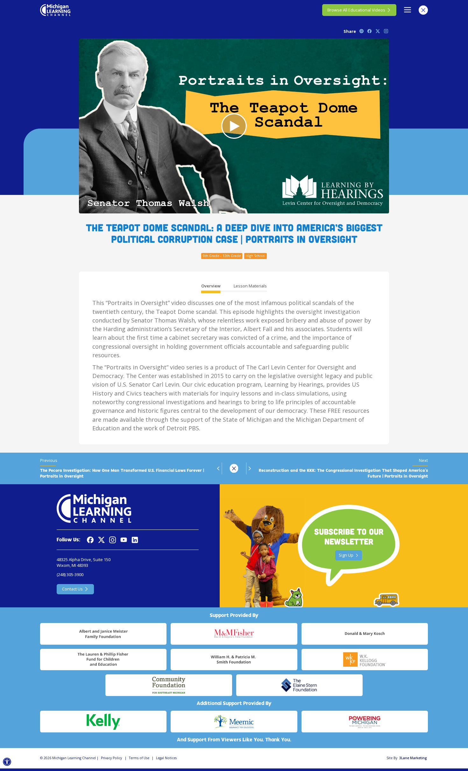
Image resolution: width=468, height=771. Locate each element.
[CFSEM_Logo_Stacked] (168, 685)
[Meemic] (234, 721)
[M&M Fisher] (234, 634)
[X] (101, 540)
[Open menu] (407, 10)
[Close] (423, 10)
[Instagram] (112, 540)
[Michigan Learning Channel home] (55, 10)
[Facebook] (90, 540)
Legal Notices (166, 758)
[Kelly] (103, 721)
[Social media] (123, 540)
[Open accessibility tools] (7, 762)
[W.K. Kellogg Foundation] (364, 660)
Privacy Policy (111, 758)
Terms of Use (139, 758)
